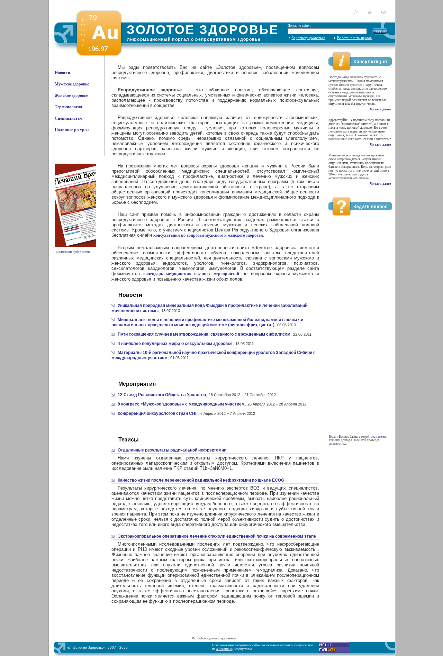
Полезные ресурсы (72, 129)
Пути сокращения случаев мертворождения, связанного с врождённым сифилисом (204, 334)
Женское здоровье (71, 95)
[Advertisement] (214, 624)
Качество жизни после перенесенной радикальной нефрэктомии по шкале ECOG (201, 480)
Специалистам (68, 118)
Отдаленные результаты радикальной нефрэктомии (172, 450)
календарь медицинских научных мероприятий (191, 273)
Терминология (68, 106)
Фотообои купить (204, 638)
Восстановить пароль (354, 38)
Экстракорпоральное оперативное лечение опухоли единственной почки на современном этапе (217, 536)
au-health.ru (224, 649)
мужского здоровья (192, 197)
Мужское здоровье (72, 84)
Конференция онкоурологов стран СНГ (158, 413)
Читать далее (380, 109)
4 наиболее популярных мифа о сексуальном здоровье (175, 343)
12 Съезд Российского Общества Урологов (162, 394)
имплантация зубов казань (72, 252)
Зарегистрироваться (308, 38)
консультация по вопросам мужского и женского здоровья (208, 235)
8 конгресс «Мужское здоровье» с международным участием (181, 404)
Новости (62, 72)
